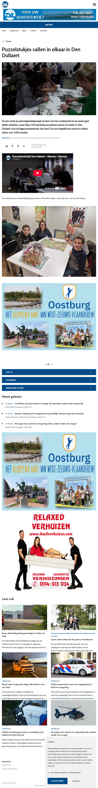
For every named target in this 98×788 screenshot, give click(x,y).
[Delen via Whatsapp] (24, 146)
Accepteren (58, 781)
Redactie (5, 138)
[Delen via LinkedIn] (7, 146)
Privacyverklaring (9, 769)
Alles (4, 31)
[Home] (24, 4)
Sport (24, 31)
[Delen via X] (18, 146)
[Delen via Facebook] (12, 146)
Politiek (43, 31)
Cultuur (33, 31)
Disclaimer (6, 765)
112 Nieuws (14, 31)
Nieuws (49, 25)
